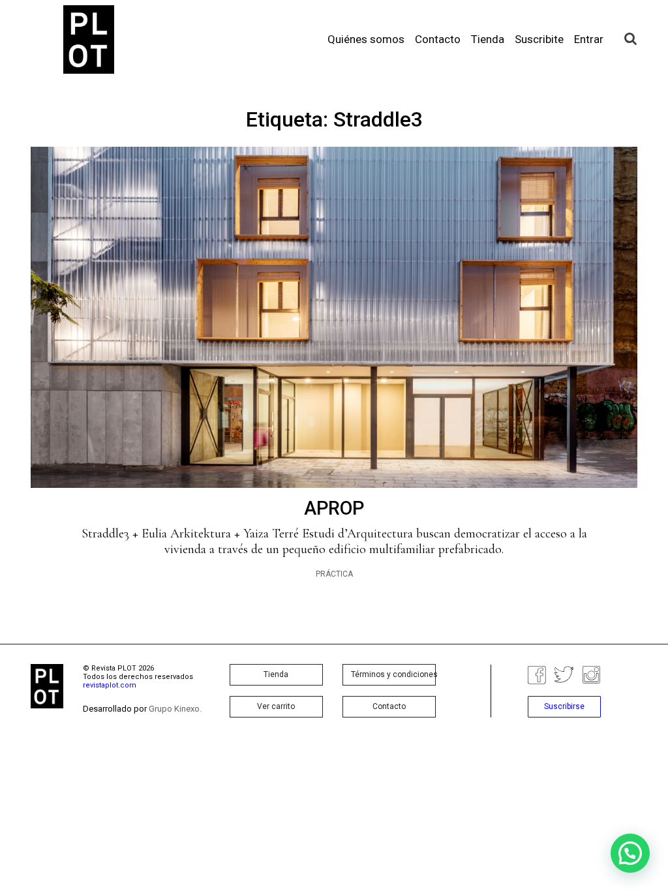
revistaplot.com (109, 685)
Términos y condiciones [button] (393, 674)
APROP (334, 508)
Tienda (487, 39)
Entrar (588, 39)
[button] (630, 853)
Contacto (438, 39)
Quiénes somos (365, 39)
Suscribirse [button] (564, 706)
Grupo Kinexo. (175, 709)
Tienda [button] (276, 674)
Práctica (334, 574)
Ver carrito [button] (276, 706)
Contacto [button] (389, 706)
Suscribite (539, 39)
